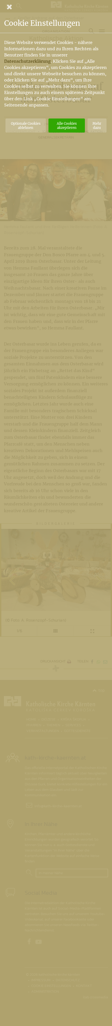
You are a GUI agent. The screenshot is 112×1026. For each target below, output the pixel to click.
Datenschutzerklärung (27, 61)
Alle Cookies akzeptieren (67, 125)
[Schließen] (56, 7)
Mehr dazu (96, 125)
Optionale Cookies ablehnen (25, 125)
